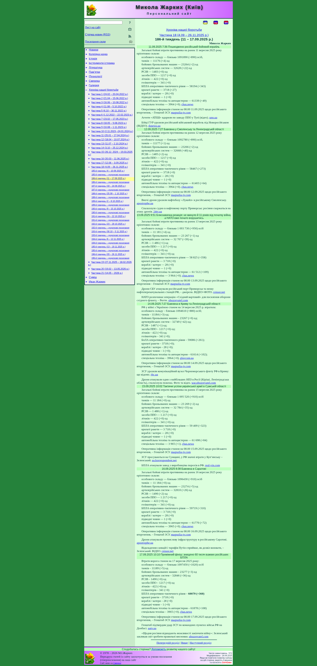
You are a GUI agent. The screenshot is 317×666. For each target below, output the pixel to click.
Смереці (117, 663)
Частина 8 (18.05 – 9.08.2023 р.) (109, 123)
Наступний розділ (200, 642)
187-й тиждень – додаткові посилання (110, 190)
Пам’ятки (94, 72)
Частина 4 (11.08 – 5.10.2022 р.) (108, 106)
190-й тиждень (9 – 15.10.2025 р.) (107, 209)
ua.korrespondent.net (164, 460)
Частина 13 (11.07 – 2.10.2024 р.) (109, 143)
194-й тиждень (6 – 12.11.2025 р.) (107, 239)
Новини (93, 49)
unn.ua (213, 117)
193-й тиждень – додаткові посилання (110, 235)
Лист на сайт (93, 27)
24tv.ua (157, 211)
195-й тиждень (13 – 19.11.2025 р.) (108, 246)
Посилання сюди (95, 41)
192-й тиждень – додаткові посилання (110, 228)
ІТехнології (95, 76)
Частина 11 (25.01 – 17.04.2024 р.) (110, 135)
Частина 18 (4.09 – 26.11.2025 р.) (109, 167)
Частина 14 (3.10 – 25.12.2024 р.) (109, 147)
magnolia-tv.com (181, 112)
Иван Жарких (97, 281)
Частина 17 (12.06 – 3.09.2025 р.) (109, 163)
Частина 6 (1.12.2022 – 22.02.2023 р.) (112, 115)
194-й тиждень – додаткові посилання (110, 243)
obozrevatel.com (178, 300)
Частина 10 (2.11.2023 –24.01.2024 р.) (112, 131)
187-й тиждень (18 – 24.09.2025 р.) (108, 186)
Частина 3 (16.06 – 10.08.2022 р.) (109, 102)
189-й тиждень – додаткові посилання (110, 205)
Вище (184, 642)
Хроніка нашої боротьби (103, 89)
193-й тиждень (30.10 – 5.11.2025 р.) (109, 231)
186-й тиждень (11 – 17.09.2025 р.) (108, 178)
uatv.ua (152, 628)
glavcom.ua (187, 358)
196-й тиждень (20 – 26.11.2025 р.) (108, 254)
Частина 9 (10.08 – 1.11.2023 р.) (108, 127)
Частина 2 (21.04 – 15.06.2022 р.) (109, 98)
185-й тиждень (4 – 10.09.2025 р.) (107, 171)
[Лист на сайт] (130, 29)
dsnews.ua (154, 125)
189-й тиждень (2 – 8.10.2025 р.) (107, 201)
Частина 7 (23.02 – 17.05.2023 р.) (109, 119)
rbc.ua (154, 374)
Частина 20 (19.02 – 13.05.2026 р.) (110, 269)
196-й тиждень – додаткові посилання (110, 258)
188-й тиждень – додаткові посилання (110, 197)
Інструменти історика (102, 63)
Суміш (93, 277)
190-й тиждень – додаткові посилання (110, 212)
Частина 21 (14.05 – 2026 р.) (107, 273)
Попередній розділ (168, 642)
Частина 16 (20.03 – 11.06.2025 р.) (110, 158)
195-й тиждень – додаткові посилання (110, 250)
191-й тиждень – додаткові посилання (110, 220)
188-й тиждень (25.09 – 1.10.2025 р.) (109, 193)
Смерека (94, 81)
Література (95, 67)
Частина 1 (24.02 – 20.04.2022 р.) (109, 94)
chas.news (187, 104)
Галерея (94, 85)
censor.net (219, 292)
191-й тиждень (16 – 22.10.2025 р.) (108, 216)
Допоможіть (158, 649)
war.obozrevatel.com (204, 382)
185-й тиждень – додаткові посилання (110, 174)
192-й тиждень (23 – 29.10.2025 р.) (108, 224)
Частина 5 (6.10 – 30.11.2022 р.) (108, 110)
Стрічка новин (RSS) (97, 34)
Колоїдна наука (98, 54)
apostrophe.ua (145, 203)
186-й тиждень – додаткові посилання (110, 182)
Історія (93, 58)
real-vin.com (212, 465)
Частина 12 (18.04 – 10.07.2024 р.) (110, 139)
